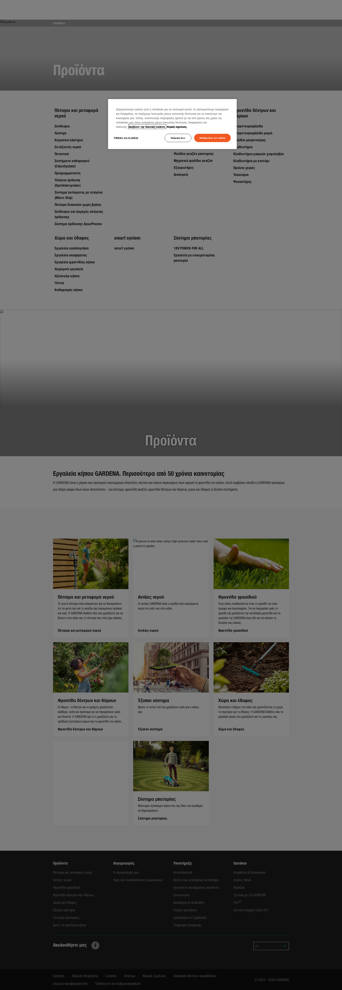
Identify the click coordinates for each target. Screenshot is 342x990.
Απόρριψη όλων (178, 137)
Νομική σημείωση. (177, 127)
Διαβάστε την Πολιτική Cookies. (147, 127)
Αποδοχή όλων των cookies (212, 137)
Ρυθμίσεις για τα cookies (126, 137)
